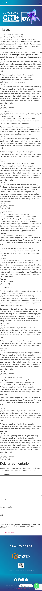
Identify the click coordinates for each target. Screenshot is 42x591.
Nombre (3, 499)
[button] (40, 2)
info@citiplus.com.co (26, 588)
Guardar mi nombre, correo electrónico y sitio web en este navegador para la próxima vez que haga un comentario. (20, 526)
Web (1, 515)
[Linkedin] (15, 579)
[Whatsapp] (36, 586)
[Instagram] (19, 579)
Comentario (5, 474)
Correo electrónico (7, 507)
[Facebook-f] (22, 579)
